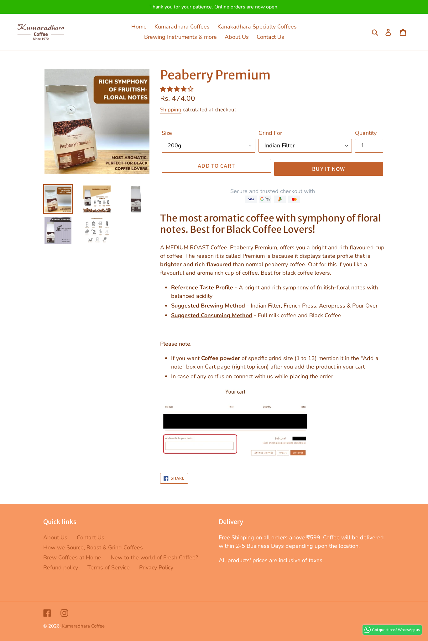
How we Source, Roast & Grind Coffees (93, 547)
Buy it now (328, 169)
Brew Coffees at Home (72, 557)
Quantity (366, 133)
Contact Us (90, 537)
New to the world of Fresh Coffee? (154, 557)
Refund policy (60, 567)
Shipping (170, 109)
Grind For (270, 133)
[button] (177, 89)
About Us (55, 537)
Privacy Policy (156, 567)
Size (167, 133)
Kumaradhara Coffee (83, 626)
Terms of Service (108, 567)
